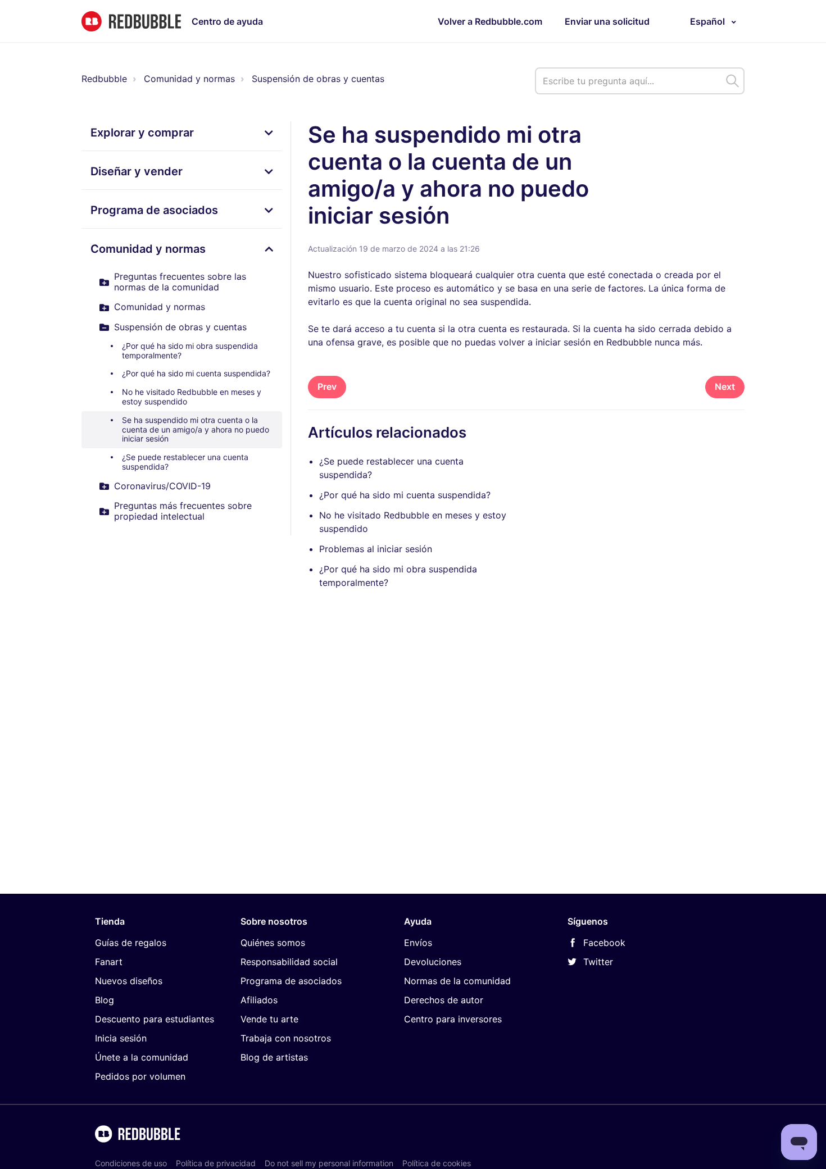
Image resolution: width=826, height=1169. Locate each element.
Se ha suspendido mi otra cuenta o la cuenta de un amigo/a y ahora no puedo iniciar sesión (195, 429)
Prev (327, 386)
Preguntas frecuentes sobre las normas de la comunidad (180, 282)
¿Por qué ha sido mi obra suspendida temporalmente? (190, 350)
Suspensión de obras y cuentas (318, 78)
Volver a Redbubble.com (490, 21)
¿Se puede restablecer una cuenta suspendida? (185, 461)
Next (725, 386)
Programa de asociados (154, 210)
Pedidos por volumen (140, 1076)
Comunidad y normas (189, 78)
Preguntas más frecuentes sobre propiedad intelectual (183, 511)
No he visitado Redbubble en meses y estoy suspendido (191, 396)
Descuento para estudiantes (154, 1019)
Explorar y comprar (142, 132)
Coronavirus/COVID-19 (162, 486)
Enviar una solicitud (607, 21)
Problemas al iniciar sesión (375, 548)
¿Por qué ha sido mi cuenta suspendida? (196, 373)
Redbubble (104, 78)
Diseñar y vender (136, 171)
